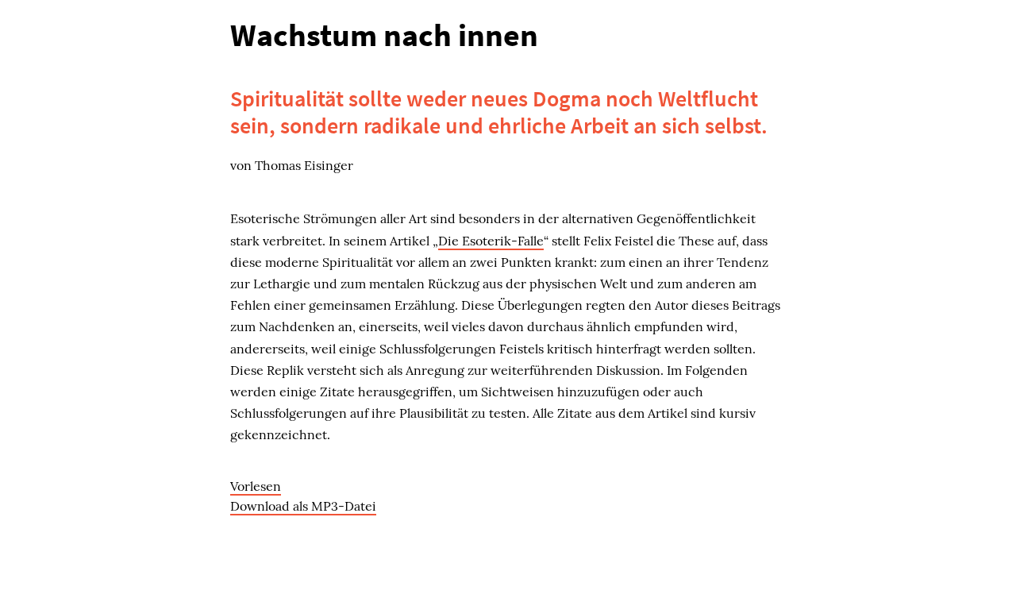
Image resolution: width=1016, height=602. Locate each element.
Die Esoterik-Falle (491, 241)
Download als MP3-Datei (303, 506)
